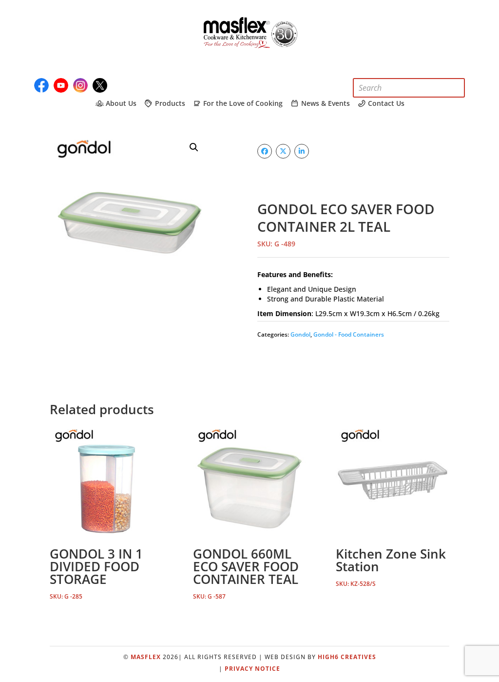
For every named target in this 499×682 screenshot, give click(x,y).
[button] (194, 147)
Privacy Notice (252, 668)
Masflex (146, 657)
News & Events (324, 103)
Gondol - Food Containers (348, 334)
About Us (120, 103)
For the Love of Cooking (242, 103)
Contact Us (385, 103)
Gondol (300, 334)
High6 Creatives (347, 657)
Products (169, 103)
